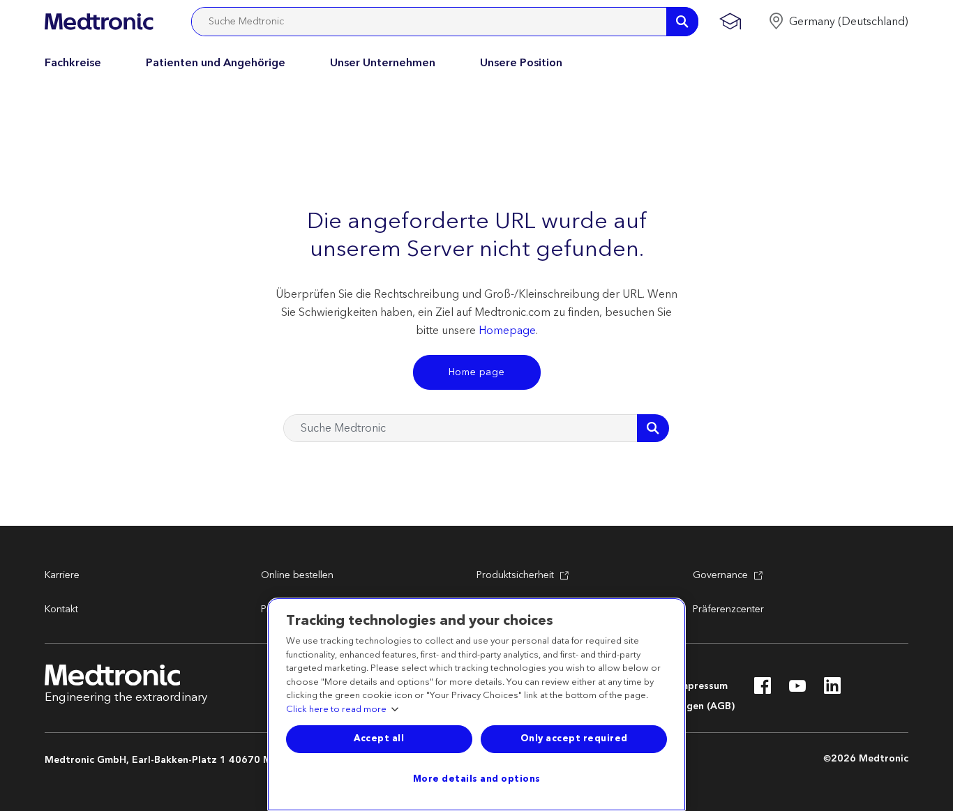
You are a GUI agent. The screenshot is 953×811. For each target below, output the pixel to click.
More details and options (477, 779)
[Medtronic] (99, 21)
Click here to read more (336, 710)
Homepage (507, 330)
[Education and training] (730, 21)
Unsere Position (521, 63)
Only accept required (574, 738)
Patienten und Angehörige (215, 63)
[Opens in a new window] (762, 689)
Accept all (379, 738)
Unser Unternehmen (382, 63)
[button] (838, 21)
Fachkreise (73, 63)
